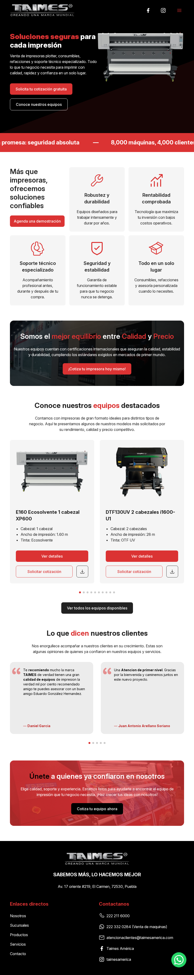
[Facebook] (148, 10)
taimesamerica (118, 959)
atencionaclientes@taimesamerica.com (139, 937)
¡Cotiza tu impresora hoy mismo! (97, 369)
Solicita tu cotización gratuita (41, 89)
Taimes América (120, 948)
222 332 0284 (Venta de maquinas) (136, 926)
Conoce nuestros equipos (39, 104)
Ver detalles (52, 556)
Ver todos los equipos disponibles (97, 608)
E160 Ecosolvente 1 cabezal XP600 (47, 515)
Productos (19, 934)
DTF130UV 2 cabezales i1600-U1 (140, 515)
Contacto (18, 953)
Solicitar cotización (44, 571)
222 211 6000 (118, 915)
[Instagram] (163, 10)
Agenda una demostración (37, 221)
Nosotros (18, 915)
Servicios (18, 944)
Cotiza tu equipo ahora (97, 808)
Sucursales (19, 925)
